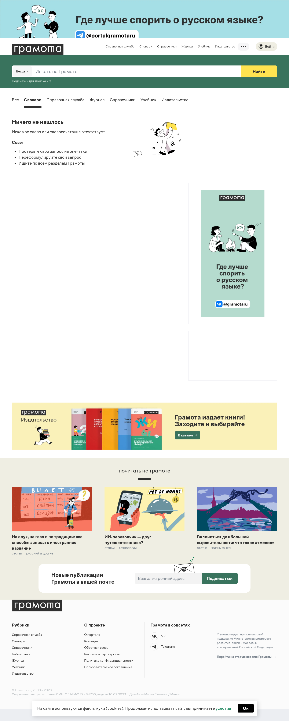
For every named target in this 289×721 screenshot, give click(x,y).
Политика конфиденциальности (108, 660)
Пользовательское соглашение (108, 667)
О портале (92, 634)
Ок (246, 708)
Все (15, 99)
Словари (145, 46)
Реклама (214, 342)
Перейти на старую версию (244, 656)
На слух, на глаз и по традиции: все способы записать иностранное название (47, 542)
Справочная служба (120, 46)
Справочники (166, 46)
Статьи (17, 553)
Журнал (187, 46)
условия (223, 708)
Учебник (204, 46)
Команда (91, 641)
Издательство (225, 46)
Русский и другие (39, 553)
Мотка (175, 694)
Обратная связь (96, 647)
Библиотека (21, 654)
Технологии (128, 548)
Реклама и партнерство (102, 654)
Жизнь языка (221, 548)
